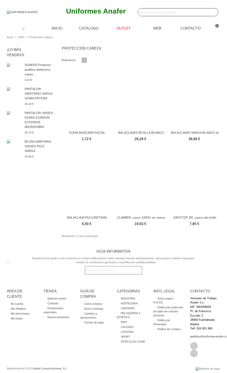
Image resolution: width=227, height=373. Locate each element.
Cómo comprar (93, 303)
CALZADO (127, 327)
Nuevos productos (58, 317)
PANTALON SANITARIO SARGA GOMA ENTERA (38, 93)
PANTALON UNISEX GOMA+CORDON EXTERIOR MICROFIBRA (39, 120)
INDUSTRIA (128, 298)
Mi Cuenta (17, 303)
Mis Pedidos (18, 308)
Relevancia (69, 60)
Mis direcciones (20, 313)
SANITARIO (128, 308)
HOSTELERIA (129, 303)
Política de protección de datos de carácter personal (168, 311)
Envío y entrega (93, 308)
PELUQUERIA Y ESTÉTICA (128, 315)
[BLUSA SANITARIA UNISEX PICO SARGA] (14, 141)
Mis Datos (17, 318)
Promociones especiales (53, 310)
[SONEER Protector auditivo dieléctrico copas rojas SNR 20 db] (14, 65)
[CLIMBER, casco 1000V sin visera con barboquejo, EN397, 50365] (141, 184)
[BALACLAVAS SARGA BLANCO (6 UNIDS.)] (194, 99)
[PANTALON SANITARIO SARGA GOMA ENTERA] (14, 89)
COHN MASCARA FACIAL (87, 132)
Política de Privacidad (161, 322)
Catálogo (88, 28)
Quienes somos (56, 298)
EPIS (124, 322)
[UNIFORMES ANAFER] (31, 12)
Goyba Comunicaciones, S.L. (49, 368)
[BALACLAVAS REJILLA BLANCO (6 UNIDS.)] (141, 99)
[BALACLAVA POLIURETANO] (87, 184)
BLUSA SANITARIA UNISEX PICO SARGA (38, 146)
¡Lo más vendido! (15, 52)
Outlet (124, 28)
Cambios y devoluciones (88, 315)
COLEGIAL (127, 331)
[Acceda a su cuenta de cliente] (209, 28)
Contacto (191, 28)
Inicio (57, 28)
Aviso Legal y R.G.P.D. (163, 300)
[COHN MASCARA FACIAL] (87, 99)
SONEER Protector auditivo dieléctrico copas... (38, 69)
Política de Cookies (169, 329)
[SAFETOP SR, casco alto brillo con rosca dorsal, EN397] (194, 184)
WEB (157, 28)
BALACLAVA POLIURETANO (87, 217)
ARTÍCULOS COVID (133, 341)
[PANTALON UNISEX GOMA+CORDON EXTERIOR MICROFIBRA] (14, 113)
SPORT (125, 336)
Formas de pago (94, 322)
